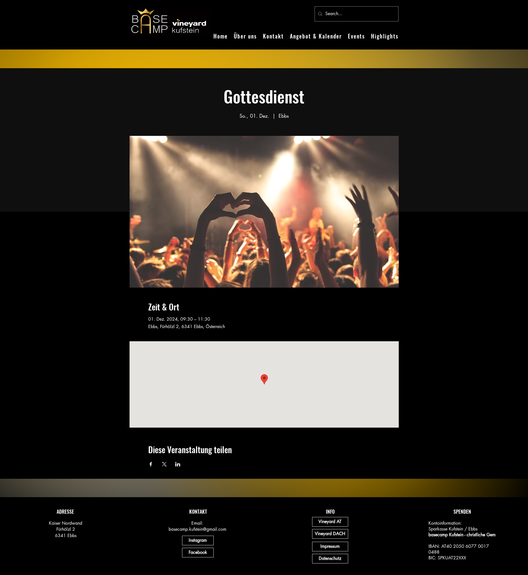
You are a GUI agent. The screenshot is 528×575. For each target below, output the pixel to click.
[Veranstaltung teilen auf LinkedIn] (177, 464)
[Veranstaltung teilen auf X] (164, 464)
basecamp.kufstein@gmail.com (197, 529)
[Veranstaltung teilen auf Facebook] (150, 464)
